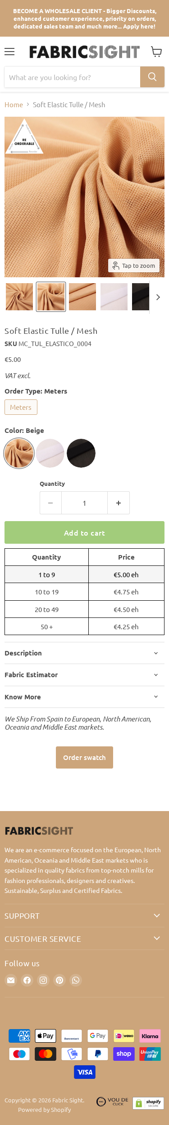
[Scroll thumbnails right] (156, 297)
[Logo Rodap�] (112, 1105)
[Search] (152, 76)
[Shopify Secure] (148, 1105)
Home (14, 104)
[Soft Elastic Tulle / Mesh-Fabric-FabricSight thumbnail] (19, 296)
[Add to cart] (84, 757)
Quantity (52, 483)
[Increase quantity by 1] (119, 502)
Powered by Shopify (44, 1109)
